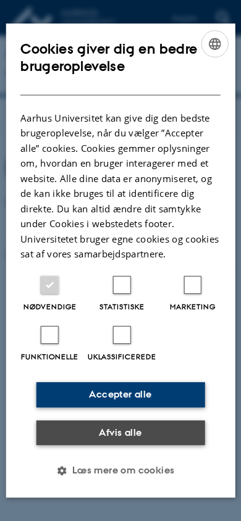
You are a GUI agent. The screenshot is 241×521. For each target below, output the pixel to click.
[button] (120, 470)
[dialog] (120, 260)
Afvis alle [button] (120, 432)
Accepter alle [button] (120, 394)
